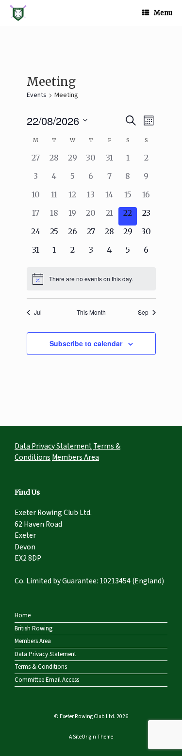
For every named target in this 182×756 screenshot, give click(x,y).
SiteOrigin (84, 737)
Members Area (75, 457)
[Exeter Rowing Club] (18, 13)
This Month (91, 312)
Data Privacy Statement (53, 446)
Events (37, 95)
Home (23, 615)
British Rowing (33, 628)
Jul (38, 312)
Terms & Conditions (41, 666)
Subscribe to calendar (86, 343)
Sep (143, 312)
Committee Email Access (47, 680)
